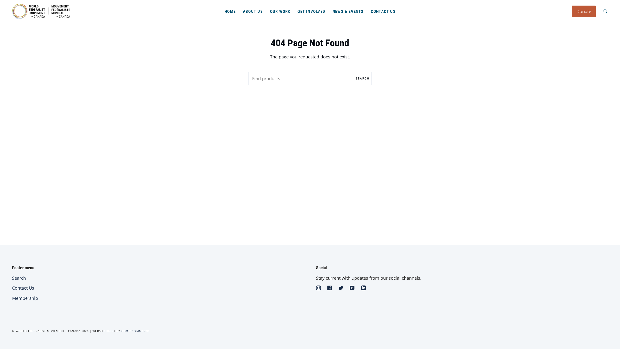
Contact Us (23, 288)
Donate (583, 11)
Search (362, 78)
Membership (25, 298)
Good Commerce (135, 331)
